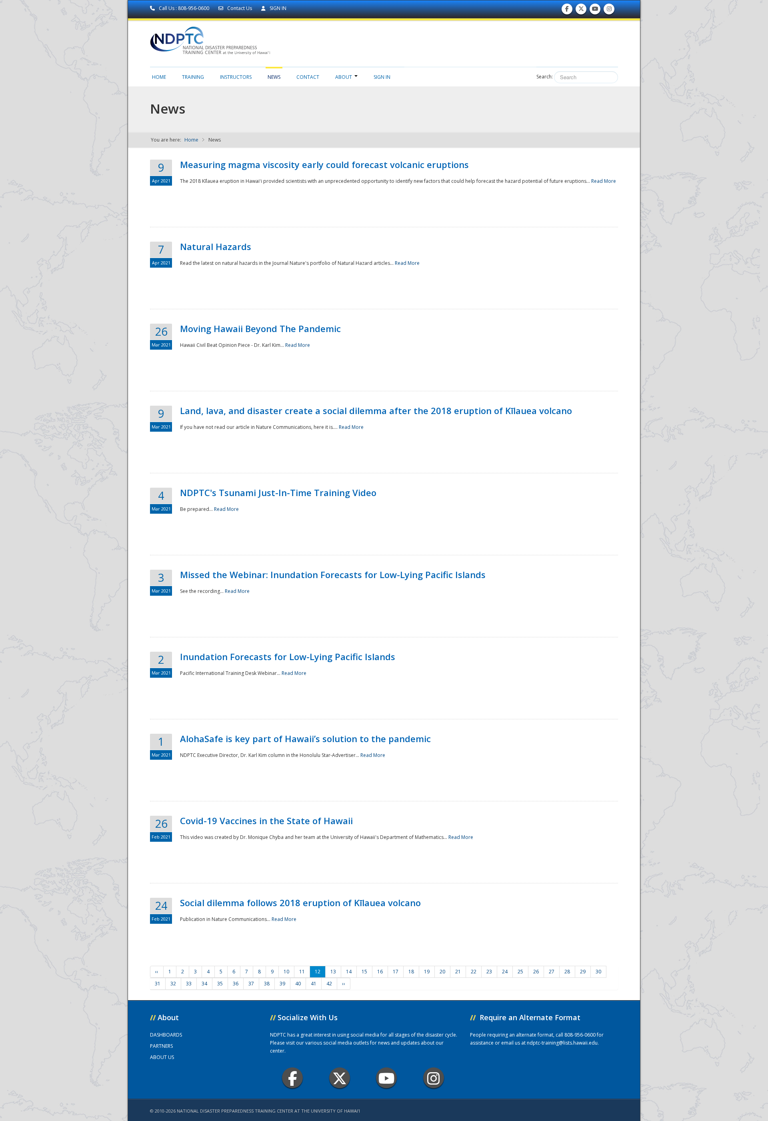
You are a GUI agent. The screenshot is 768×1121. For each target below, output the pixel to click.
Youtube (386, 1077)
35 (220, 983)
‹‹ (156, 971)
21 (458, 971)
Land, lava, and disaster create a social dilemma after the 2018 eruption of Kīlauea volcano (376, 410)
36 (235, 983)
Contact (307, 77)
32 (173, 983)
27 (551, 971)
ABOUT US (162, 1057)
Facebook (292, 1077)
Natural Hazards (215, 246)
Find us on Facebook (567, 11)
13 (333, 971)
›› (343, 983)
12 (317, 971)
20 (442, 971)
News (274, 77)
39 (282, 983)
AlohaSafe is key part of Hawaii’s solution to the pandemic (305, 739)
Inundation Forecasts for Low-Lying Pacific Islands (287, 657)
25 (520, 971)
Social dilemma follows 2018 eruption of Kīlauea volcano (300, 903)
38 (267, 983)
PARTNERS (161, 1046)
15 (364, 971)
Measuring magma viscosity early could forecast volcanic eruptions (324, 164)
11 (302, 971)
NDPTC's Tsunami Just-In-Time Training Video (278, 492)
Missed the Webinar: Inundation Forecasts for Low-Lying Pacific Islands (333, 575)
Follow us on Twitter (581, 11)
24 (505, 971)
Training (193, 77)
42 (329, 983)
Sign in (382, 77)
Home (159, 77)
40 (298, 983)
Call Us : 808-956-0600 (184, 8)
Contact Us (239, 8)
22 (473, 971)
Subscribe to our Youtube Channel (595, 11)
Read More (603, 181)
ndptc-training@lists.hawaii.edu (562, 1042)
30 (598, 971)
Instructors (236, 77)
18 (411, 971)
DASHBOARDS (166, 1034)
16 (380, 971)
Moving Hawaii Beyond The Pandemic (260, 328)
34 (204, 983)
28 (567, 971)
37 (251, 983)
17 (395, 971)
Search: (544, 76)
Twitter (339, 1077)
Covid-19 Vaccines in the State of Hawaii (266, 821)
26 (536, 971)
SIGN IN (277, 8)
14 (349, 971)
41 (313, 983)
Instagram (433, 1077)
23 (489, 971)
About (343, 77)
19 (427, 971)
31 (157, 983)
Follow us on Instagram (609, 11)
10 (286, 971)
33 (189, 983)
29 (583, 971)
